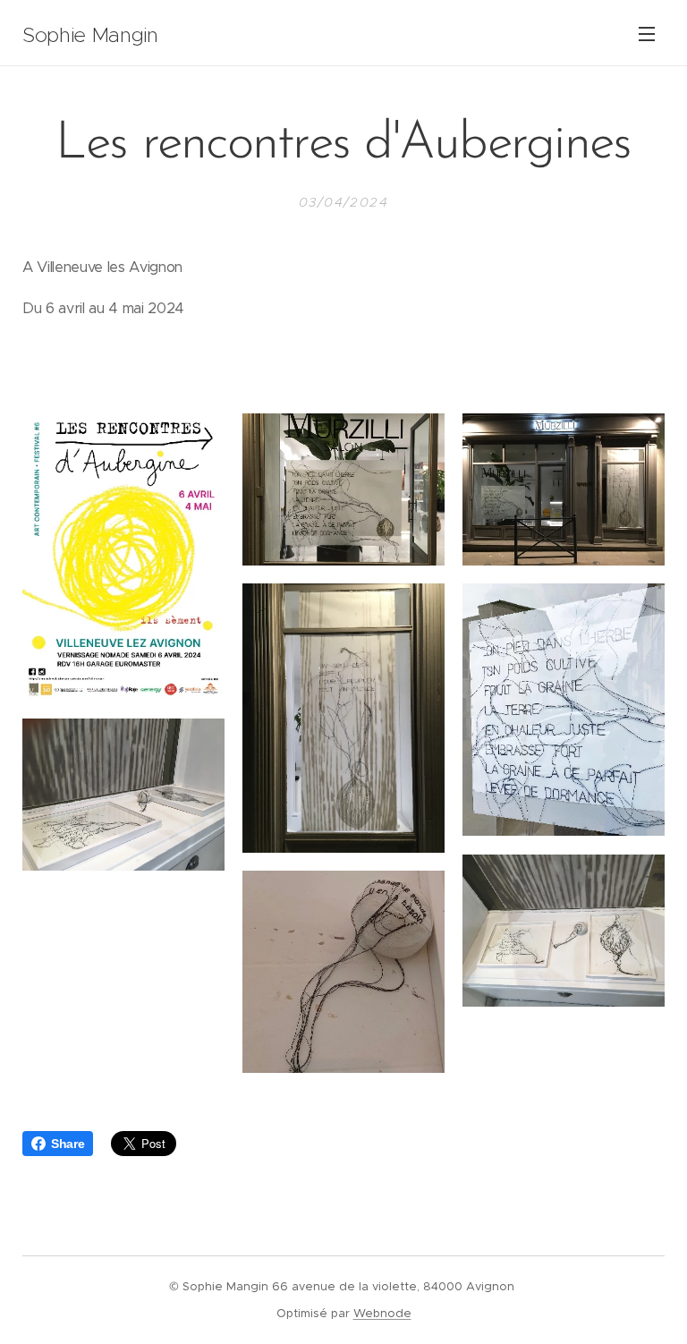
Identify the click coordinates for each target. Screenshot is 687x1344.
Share (67, 1143)
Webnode (382, 1313)
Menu (647, 33)
